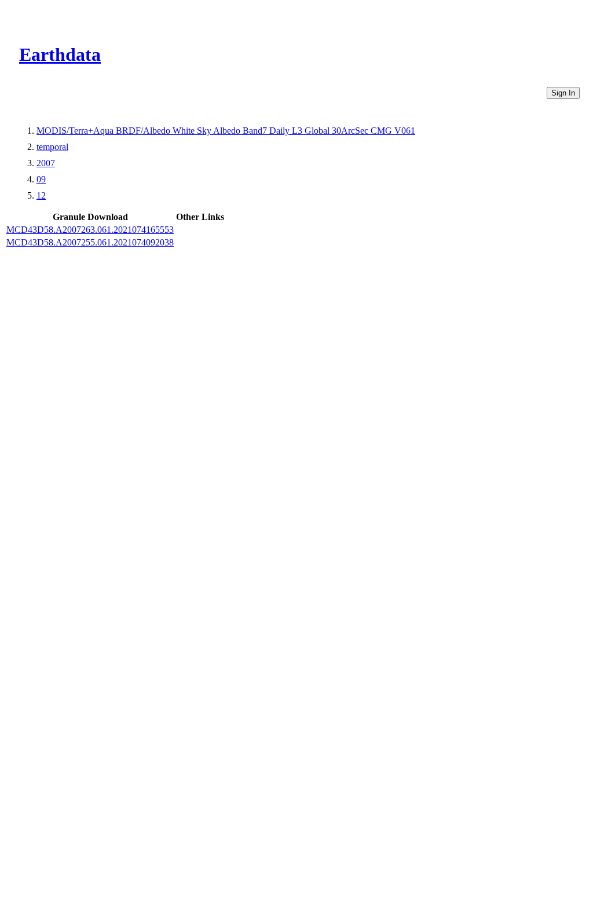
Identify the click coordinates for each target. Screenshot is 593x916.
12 (41, 195)
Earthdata (60, 54)
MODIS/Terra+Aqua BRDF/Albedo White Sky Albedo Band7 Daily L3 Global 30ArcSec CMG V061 (225, 130)
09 (41, 179)
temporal (52, 147)
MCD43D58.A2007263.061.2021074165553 (90, 230)
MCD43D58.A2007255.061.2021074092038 (90, 242)
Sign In (563, 93)
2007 (45, 163)
